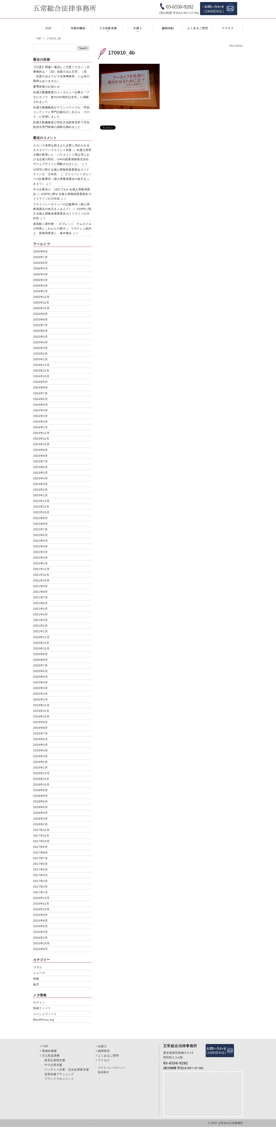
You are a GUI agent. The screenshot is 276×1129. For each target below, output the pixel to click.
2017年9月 (40, 846)
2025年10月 (41, 308)
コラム (37, 967)
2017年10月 (41, 841)
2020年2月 (40, 693)
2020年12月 (41, 637)
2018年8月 (40, 795)
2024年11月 (41, 370)
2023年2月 (40, 489)
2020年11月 (41, 642)
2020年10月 (41, 648)
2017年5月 (40, 869)
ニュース (39, 972)
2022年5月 (40, 540)
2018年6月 (40, 801)
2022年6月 (40, 535)
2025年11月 (41, 302)
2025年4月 (40, 342)
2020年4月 (40, 682)
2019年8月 (40, 727)
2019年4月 (40, 750)
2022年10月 (41, 512)
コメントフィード (45, 1014)
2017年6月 (40, 863)
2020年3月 (40, 688)
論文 (36, 984)
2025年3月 (40, 348)
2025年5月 (40, 336)
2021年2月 (40, 625)
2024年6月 (40, 399)
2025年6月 (40, 330)
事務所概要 (49, 1051)
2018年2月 (40, 824)
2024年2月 (40, 421)
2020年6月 (40, 671)
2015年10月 (41, 943)
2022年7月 (40, 529)
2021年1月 (40, 631)
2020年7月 (40, 665)
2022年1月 (40, 563)
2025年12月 (41, 296)
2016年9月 (40, 914)
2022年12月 (41, 501)
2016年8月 (40, 920)
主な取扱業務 (51, 1055)
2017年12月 (41, 830)
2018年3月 (40, 818)
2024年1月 (40, 427)
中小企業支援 (53, 1064)
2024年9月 (40, 381)
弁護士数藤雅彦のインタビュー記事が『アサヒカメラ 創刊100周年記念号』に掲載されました (61, 97)
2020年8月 (40, 659)
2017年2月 (40, 886)
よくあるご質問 (108, 1055)
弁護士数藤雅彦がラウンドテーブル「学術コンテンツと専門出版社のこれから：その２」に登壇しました (61, 112)
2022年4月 (40, 546)
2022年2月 (40, 557)
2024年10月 (41, 376)
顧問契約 (104, 1051)
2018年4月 (40, 812)
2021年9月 (40, 586)
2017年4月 (40, 875)
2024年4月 (40, 410)
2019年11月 (41, 710)
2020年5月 (40, 676)
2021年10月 (41, 580)
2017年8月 (40, 852)
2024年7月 (40, 393)
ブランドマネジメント (59, 1078)
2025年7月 (40, 325)
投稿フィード (42, 1008)
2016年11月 (41, 903)
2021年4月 (40, 614)
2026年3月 (40, 280)
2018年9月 (40, 790)
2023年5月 (40, 472)
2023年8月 (40, 455)
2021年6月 (40, 603)
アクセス (104, 1060)
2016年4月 (40, 931)
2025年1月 (40, 359)
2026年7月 (40, 257)
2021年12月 (41, 569)
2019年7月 (40, 733)
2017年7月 (40, 858)
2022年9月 (40, 518)
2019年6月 (40, 739)
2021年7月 (40, 597)
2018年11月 (41, 778)
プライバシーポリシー (111, 1067)
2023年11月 (41, 438)
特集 (36, 978)
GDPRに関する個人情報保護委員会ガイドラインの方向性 (62, 213)
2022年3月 (40, 552)
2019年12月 (41, 705)
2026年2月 (40, 285)
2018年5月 (40, 807)
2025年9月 (40, 313)
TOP (45, 1046)
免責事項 (103, 1072)
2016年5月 (40, 926)
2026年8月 (40, 251)
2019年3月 (40, 756)
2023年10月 (41, 444)
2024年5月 (40, 404)
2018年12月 (41, 773)
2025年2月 (40, 353)
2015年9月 (40, 949)
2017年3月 (40, 881)
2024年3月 (40, 416)
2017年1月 (40, 892)
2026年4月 (40, 274)
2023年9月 (40, 449)
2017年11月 (41, 835)
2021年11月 (41, 574)
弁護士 (102, 1046)
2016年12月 (41, 898)
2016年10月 (41, 909)
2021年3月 (40, 620)
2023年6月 (40, 467)
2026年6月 (40, 262)
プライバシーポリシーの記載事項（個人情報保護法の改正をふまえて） (62, 179)
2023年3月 (40, 484)
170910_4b (121, 53)
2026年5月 (40, 268)
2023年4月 (40, 478)
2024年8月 (40, 387)
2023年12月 (41, 433)
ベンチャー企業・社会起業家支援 (66, 1069)
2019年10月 (41, 716)
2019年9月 (40, 722)
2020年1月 (40, 699)
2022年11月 (41, 506)
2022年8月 (40, 523)
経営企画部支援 (54, 1060)
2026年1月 (40, 291)
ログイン (39, 1002)
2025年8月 (40, 319)
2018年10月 (41, 784)
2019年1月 (40, 767)
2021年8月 (40, 591)
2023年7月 (40, 461)
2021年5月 (40, 608)
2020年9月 (40, 654)
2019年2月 (40, 761)
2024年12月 (41, 365)
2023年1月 (40, 495)
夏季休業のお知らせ (46, 86)
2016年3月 (40, 937)
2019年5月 (40, 744)
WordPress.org (43, 1019)
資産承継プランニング (59, 1074)
